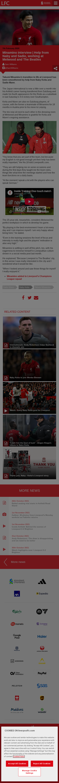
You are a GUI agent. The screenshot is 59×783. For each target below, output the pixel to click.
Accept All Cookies (17, 764)
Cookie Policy (18, 756)
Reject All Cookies (41, 764)
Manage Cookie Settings (29, 772)
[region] (29, 754)
